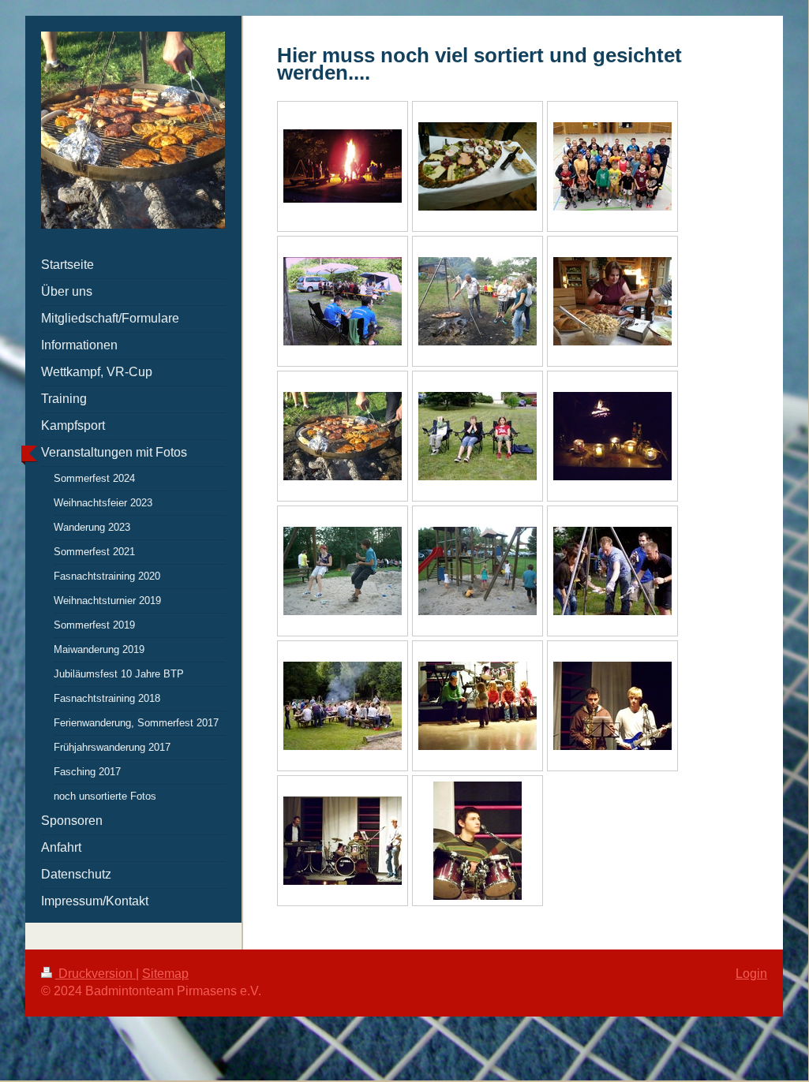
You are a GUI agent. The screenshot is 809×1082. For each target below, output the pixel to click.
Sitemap (165, 973)
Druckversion (95, 973)
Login (751, 973)
